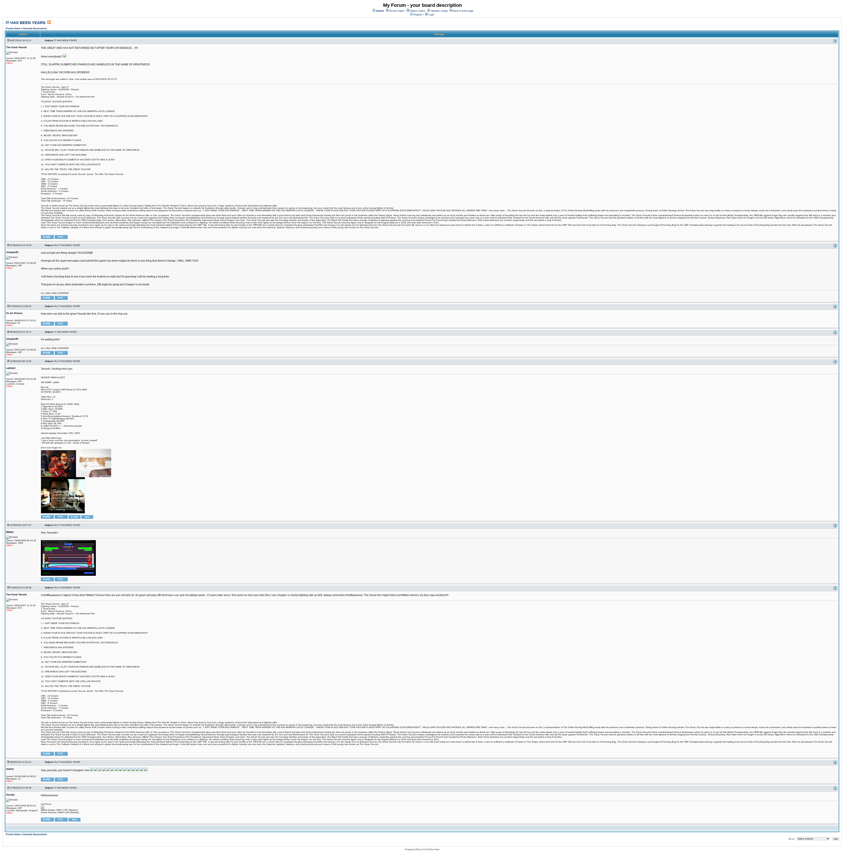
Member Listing (439, 10)
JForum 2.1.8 (420, 849)
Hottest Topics (417, 10)
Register (417, 14)
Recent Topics (397, 10)
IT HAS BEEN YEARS (25, 22)
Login (431, 14)
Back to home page (463, 10)
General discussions (35, 28)
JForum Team (433, 849)
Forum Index (13, 28)
